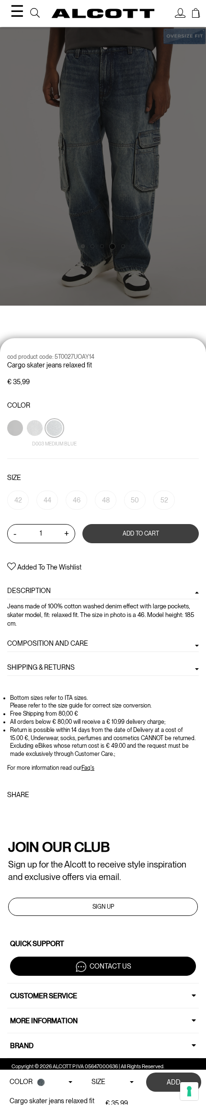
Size (14, 477)
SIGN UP (103, 906)
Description (29, 590)
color (18, 405)
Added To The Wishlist (48, 567)
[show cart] (196, 14)
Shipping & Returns (41, 667)
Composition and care (47, 643)
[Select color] (15, 444)
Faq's (87, 768)
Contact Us (110, 966)
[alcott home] (103, 13)
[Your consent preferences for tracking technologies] (189, 1091)
